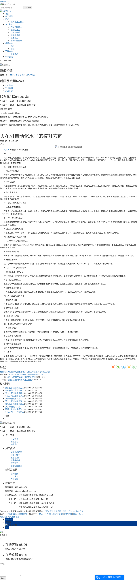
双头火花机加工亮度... (14, 403)
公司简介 (14, 439)
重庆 (77, 511)
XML (81, 514)
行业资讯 (9, 88)
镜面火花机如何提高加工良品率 (20, 379)
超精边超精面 (16, 27)
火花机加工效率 (44, 371)
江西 (69, 511)
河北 (51, 511)
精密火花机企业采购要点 (10, 371)
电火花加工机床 (17, 21)
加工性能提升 (16, 40)
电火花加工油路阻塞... (14, 395)
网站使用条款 (13, 516)
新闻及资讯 (20, 75)
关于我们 (9, 16)
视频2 (13, 48)
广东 (73, 511)
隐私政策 (3, 516)
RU (1, 1)
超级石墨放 (15, 32)
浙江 (60, 511)
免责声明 (51, 514)
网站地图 (68, 514)
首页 (7, 13)
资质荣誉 (14, 441)
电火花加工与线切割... (14, 411)
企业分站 (59, 514)
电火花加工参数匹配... (14, 390)
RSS (75, 514)
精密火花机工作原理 (29, 371)
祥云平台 (43, 514)
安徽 (64, 511)
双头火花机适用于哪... (14, 393)
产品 (7, 19)
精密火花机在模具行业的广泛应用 (21, 377)
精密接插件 (15, 35)
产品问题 (31, 75)
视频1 (13, 45)
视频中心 (9, 43)
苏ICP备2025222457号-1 (18, 514)
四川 (81, 511)
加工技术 (9, 24)
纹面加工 (14, 37)
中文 (7, 1)
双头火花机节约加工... (14, 398)
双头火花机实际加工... (14, 387)
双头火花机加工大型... (14, 401)
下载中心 (9, 51)
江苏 (56, 511)
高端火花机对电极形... (14, 409)
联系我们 (9, 56)
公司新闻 (9, 85)
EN (4, 1)
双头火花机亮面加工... (14, 406)
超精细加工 (15, 29)
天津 (47, 511)
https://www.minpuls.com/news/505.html (26, 374)
